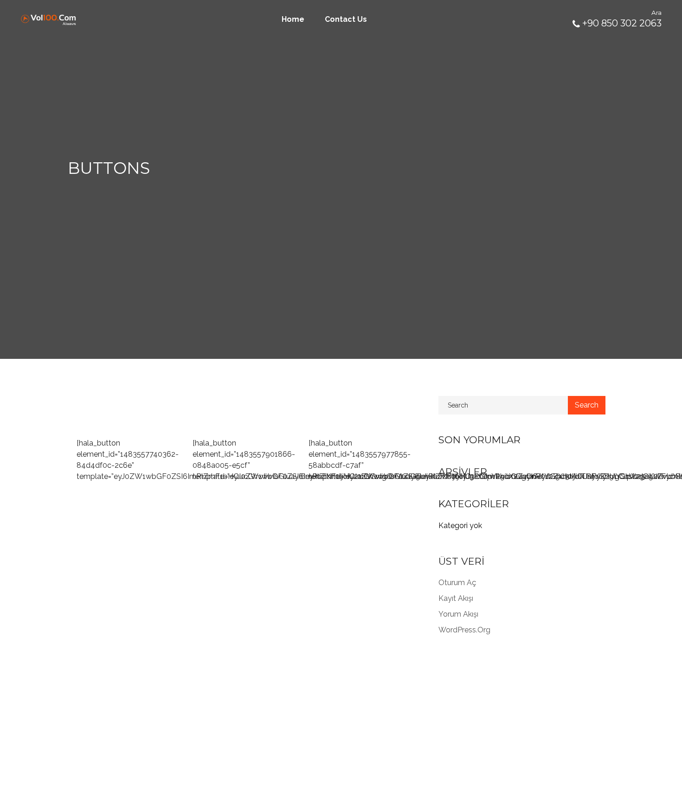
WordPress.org (464, 629)
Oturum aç (457, 582)
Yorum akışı (458, 614)
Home (293, 19)
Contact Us (346, 19)
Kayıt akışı (455, 598)
